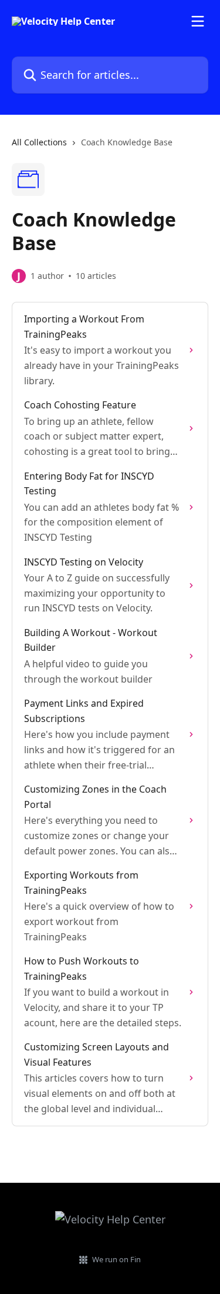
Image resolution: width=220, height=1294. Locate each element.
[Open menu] (197, 21)
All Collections (39, 142)
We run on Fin (116, 1259)
